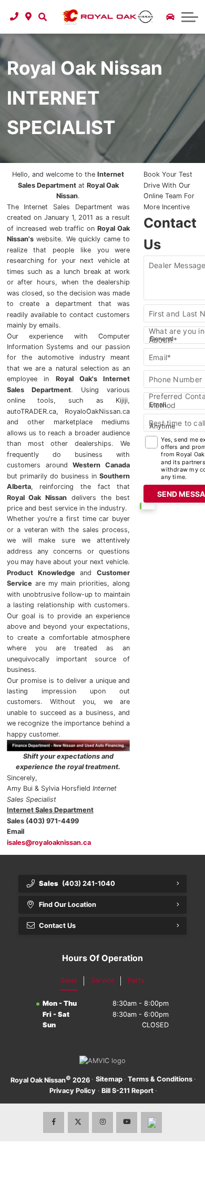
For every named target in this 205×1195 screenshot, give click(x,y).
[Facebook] (53, 1122)
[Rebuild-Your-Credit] (68, 745)
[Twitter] (78, 1122)
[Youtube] (126, 1122)
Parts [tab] (136, 980)
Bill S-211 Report (127, 1091)
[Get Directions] (28, 17)
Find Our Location (67, 904)
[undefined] (68, 745)
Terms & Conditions (160, 1079)
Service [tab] (102, 980)
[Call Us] (14, 17)
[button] (42, 17)
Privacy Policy (72, 1091)
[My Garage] (170, 17)
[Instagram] (102, 1122)
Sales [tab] (68, 980)
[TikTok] (151, 1122)
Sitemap (109, 1079)
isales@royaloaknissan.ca (49, 842)
